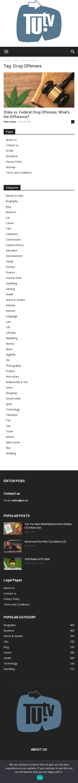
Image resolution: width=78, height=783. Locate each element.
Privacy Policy (14, 161)
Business (11, 212)
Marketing (12, 338)
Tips (8, 426)
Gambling (11, 283)
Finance (10, 272)
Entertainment (14, 256)
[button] (6, 52)
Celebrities (12, 234)
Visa (8, 448)
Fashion (10, 267)
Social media (13, 398)
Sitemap (10, 167)
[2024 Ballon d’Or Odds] (13, 563)
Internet (10, 310)
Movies (10, 343)
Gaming (10, 289)
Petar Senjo (10, 121)
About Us (11, 139)
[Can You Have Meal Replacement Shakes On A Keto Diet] (13, 528)
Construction (13, 239)
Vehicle (10, 437)
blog (8, 206)
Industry (10, 305)
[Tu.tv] (39, 23)
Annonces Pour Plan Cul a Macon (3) (45, 541)
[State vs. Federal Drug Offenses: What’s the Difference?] (39, 90)
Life (8, 327)
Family (9, 261)
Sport (9, 404)
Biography (12, 201)
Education (11, 250)
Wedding (11, 453)
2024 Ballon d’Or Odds (37, 559)
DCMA (9, 150)
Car (8, 217)
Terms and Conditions (19, 172)
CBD (8, 228)
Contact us (12, 145)
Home (7, 60)
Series (9, 387)
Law (8, 321)
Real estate (12, 376)
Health (9, 294)
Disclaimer (12, 156)
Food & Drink (14, 278)
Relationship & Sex (17, 382)
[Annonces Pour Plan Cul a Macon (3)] (13, 546)
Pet (8, 360)
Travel (9, 431)
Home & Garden (15, 300)
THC (8, 420)
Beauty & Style (14, 195)
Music (9, 349)
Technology (13, 409)
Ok (40, 777)
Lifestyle (11, 332)
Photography (13, 365)
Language (11, 316)
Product (10, 371)
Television (12, 415)
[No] (73, 771)
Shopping (11, 393)
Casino (10, 223)
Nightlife (11, 354)
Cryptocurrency (15, 245)
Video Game (13, 442)
